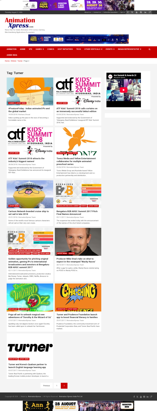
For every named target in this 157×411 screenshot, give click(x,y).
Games (39, 49)
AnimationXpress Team (75, 114)
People (71, 253)
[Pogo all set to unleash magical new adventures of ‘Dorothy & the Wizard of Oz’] (30, 297)
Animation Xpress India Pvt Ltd (70, 396)
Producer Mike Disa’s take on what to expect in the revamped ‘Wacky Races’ (76, 260)
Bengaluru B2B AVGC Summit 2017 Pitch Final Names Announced (77, 213)
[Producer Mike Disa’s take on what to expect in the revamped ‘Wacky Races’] (78, 242)
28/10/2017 (61, 265)
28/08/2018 (12, 164)
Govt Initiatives (65, 49)
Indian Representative (128, 49)
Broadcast (13, 309)
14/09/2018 (12, 114)
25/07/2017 (61, 320)
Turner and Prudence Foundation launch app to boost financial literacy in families (77, 316)
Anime (22, 49)
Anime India (12, 55)
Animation (11, 49)
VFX (30, 49)
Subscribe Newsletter (110, 12)
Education (13, 359)
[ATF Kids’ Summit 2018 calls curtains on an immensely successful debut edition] (78, 91)
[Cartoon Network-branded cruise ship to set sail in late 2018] (30, 194)
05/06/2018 (61, 167)
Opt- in (122, 12)
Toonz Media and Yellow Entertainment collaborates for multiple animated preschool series (76, 161)
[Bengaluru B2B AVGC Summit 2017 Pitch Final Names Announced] (78, 194)
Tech (78, 49)
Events (109, 49)
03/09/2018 (61, 114)
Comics (50, 49)
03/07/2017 (12, 370)
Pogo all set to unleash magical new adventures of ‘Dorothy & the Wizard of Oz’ (29, 316)
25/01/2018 (12, 217)
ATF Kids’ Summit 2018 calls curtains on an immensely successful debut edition (77, 110)
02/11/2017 (12, 270)
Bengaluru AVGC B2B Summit (30, 250)
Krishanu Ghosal (24, 114)
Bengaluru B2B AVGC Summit (68, 206)
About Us (87, 12)
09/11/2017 (61, 217)
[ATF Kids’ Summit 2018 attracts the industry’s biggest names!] (30, 141)
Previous (46, 386)
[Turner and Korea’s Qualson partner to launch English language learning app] (30, 347)
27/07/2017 (12, 320)
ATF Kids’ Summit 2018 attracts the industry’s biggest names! (26, 160)
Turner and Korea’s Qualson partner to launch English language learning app (27, 366)
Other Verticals (92, 49)
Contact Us (97, 12)
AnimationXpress (34, 396)
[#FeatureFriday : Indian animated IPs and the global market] (30, 91)
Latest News (21, 103)
